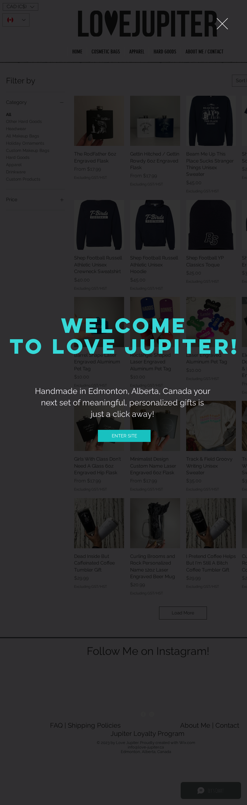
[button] (222, 23)
